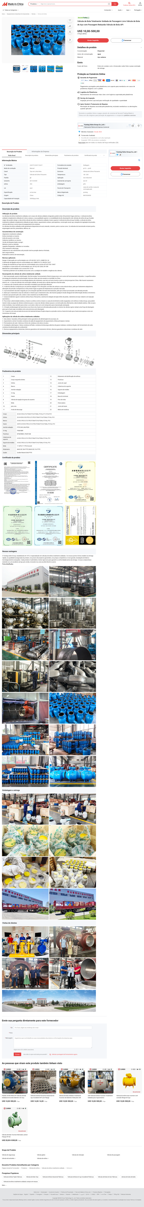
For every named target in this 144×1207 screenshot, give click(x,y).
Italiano (62, 1194)
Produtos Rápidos (97, 1192)
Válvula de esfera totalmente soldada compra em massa (21, 1181)
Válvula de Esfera (42, 14)
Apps (127, 10)
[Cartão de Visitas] (139, 160)
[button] (100, 155)
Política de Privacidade (67, 1192)
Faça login (81, 142)
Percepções (107, 1192)
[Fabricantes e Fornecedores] (12, 4)
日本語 (93, 1194)
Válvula (33, 14)
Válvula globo (41, 1155)
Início (3, 14)
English (26, 1194)
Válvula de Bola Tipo (32, 1177)
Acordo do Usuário (54, 1192)
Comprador (107, 10)
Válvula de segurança (8, 1155)
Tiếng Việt (116, 1194)
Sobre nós (36, 1192)
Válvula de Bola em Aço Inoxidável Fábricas (81, 1177)
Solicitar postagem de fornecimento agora (63, 1054)
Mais (3, 1185)
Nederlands (75, 1194)
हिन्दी (98, 1194)
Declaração (44, 1192)
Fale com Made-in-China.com (83, 1192)
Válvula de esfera (42, 1158)
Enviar (17, 1054)
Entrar (140, 5)
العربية (82, 1194)
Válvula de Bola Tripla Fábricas (13, 1177)
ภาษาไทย (103, 1194)
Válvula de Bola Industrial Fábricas (53, 1177)
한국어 (87, 1194)
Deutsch (68, 1194)
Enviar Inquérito (93, 40)
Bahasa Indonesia (126, 1194)
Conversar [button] (127, 40)
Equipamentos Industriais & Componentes (18, 14)
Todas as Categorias (11, 10)
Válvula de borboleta (8, 1158)
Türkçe (110, 1194)
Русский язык (54, 1194)
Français (46, 1194)
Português (39, 1194)
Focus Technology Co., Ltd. (69, 1198)
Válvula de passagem (113, 1155)
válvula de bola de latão (128, 1177)
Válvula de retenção (78, 1155)
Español (32, 1194)
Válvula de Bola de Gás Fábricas (107, 1177)
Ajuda (119, 10)
